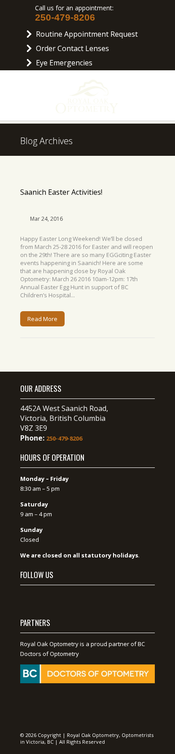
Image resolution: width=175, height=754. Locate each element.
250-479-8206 (65, 17)
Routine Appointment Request (87, 34)
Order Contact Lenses (72, 48)
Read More (42, 319)
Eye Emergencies (64, 63)
